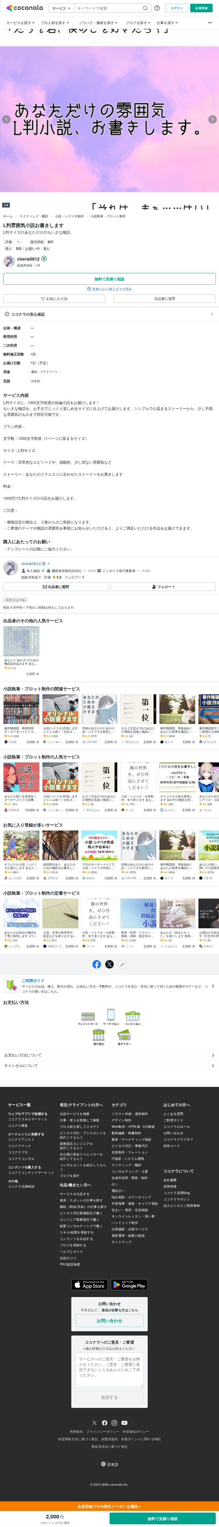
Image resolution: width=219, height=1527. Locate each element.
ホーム (8, 216)
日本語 (35, 381)
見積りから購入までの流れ (112, 289)
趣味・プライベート (44, 371)
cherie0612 (31, 563)
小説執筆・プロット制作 (108, 216)
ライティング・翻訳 (33, 216)
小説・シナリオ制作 (69, 216)
